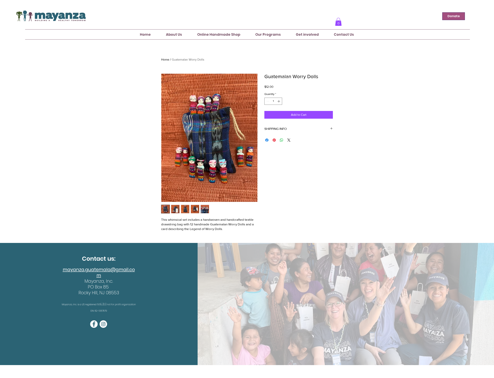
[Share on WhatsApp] (281, 140)
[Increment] (279, 101)
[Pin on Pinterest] (274, 140)
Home (165, 59)
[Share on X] (289, 140)
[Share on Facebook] (267, 140)
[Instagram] (103, 324)
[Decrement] (267, 101)
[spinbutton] (273, 101)
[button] (338, 22)
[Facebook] (94, 324)
